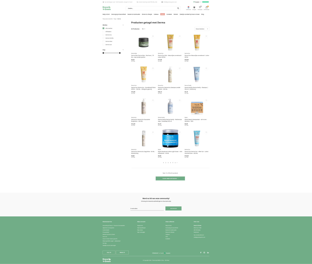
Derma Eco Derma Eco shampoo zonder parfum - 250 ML (169, 88)
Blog (202, 14)
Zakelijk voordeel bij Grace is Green (190, 14)
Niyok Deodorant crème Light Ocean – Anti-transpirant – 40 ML (170, 152)
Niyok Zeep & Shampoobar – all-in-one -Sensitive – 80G (196, 120)
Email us (122, 252)
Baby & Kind (106, 14)
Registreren (140, 225)
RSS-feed (167, 260)
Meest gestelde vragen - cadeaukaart (111, 241)
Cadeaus (156, 14)
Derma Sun (109, 44)
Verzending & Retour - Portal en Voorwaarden (114, 225)
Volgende (177, 162)
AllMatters (108, 31)
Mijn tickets (140, 230)
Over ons (105, 236)
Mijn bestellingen (141, 228)
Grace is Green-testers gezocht (110, 238)
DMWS (158, 260)
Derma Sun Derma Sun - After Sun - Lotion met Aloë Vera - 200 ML (196, 152)
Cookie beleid (106, 230)
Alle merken (109, 28)
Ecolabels (169, 14)
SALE (162, 14)
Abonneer (173, 208)
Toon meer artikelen (169, 178)
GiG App (105, 243)
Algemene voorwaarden (108, 228)
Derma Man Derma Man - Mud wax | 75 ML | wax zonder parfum (142, 56)
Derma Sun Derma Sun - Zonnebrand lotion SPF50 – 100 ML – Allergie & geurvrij (143, 88)
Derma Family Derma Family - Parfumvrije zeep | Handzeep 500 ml (170, 120)
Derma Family (109, 38)
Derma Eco (109, 35)
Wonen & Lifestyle (147, 14)
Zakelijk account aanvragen (109, 245)
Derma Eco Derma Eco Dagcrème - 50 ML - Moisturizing (143, 152)
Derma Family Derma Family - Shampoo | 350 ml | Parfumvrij (196, 88)
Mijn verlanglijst (141, 232)
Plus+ (163, 260)
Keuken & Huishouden (134, 14)
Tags (115, 19)
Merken (176, 14)
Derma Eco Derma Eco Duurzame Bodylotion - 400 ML (140, 120)
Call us (109, 252)
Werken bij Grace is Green (109, 234)
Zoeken (178, 8)
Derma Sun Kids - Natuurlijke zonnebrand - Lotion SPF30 (170, 56)
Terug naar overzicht (108, 19)
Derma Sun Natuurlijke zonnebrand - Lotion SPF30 (197, 56)
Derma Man (109, 41)
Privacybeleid (106, 232)
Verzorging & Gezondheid (118, 14)
